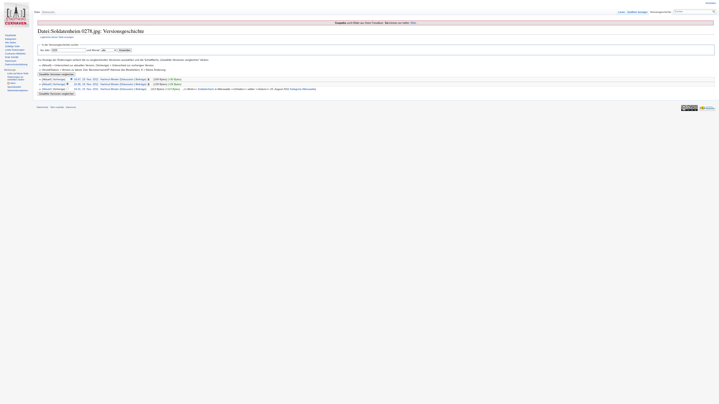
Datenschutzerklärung (16, 64)
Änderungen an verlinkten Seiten (15, 78)
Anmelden (711, 3)
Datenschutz (42, 107)
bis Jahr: (45, 50)
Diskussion (127, 79)
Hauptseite (10, 35)
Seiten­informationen (17, 90)
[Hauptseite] (16, 15)
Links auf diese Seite (17, 73)
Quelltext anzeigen (637, 12)
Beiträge (140, 79)
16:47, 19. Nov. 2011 (86, 79)
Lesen (621, 12)
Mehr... (414, 23)
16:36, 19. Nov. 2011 (86, 84)
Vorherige (58, 79)
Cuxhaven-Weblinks (15, 53)
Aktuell (47, 84)
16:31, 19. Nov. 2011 (86, 89)
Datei (37, 12)
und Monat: (93, 50)
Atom (13, 83)
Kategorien (10, 39)
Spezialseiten (14, 87)
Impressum (10, 61)
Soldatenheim (206, 89)
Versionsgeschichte (660, 12)
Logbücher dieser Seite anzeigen (57, 37)
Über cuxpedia (57, 107)
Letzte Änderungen (15, 50)
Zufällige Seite (12, 46)
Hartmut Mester (109, 79)
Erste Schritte (12, 57)
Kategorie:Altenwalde (302, 89)
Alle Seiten (10, 42)
